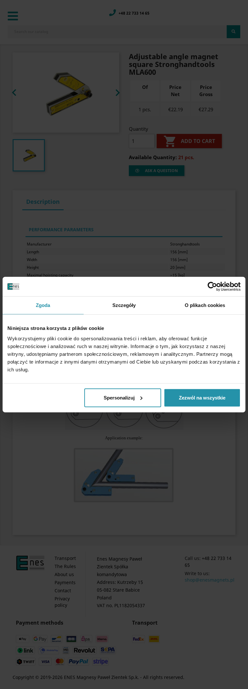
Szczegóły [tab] (124, 305)
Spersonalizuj (119, 397)
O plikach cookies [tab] (205, 305)
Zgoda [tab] (43, 305)
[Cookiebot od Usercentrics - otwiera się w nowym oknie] (212, 286)
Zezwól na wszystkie (202, 397)
